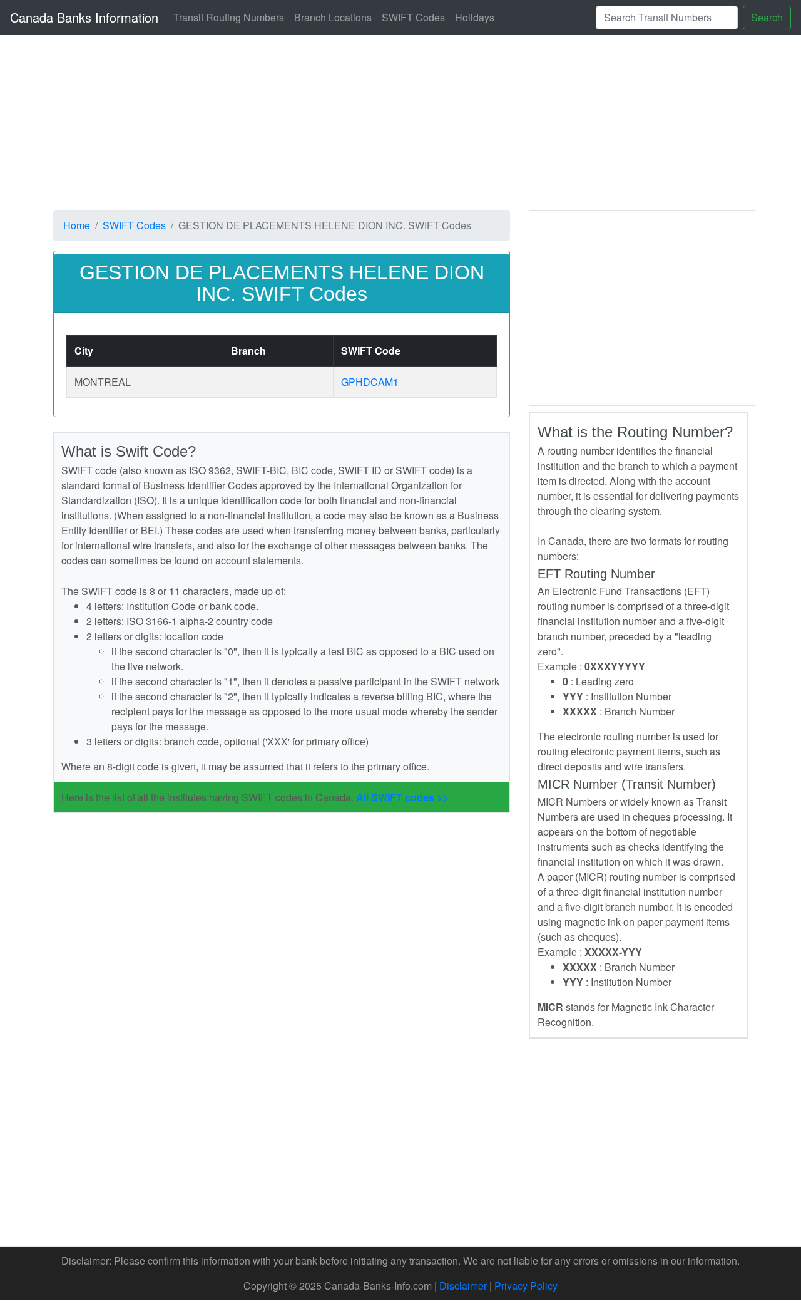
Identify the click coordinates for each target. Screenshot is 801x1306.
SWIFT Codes (413, 17)
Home (76, 225)
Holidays (474, 17)
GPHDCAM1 (370, 382)
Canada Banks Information (84, 17)
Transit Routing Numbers (228, 17)
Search (767, 17)
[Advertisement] (642, 306)
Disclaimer (463, 1285)
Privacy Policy (526, 1285)
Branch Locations (333, 17)
